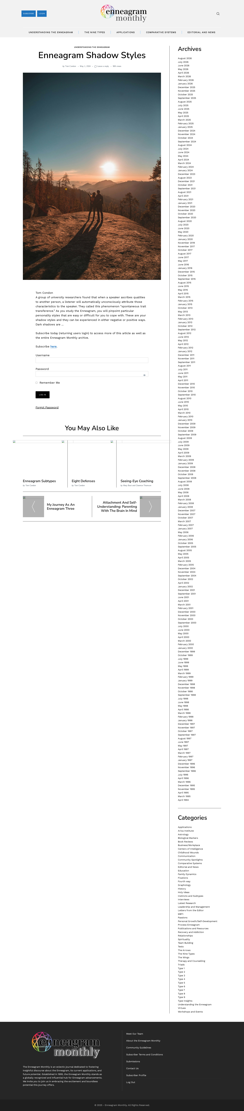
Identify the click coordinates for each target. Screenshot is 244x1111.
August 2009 (185, 438)
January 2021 (185, 203)
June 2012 (183, 337)
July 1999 (183, 659)
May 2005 (183, 554)
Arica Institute (186, 830)
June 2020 (183, 228)
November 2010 (186, 387)
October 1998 (185, 691)
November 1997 (186, 727)
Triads (181, 964)
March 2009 (184, 456)
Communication (186, 856)
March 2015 (184, 297)
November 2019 (186, 242)
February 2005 (186, 564)
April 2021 (183, 195)
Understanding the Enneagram (51, 32)
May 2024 (183, 156)
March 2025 (184, 119)
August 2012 (184, 333)
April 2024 (183, 159)
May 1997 (183, 745)
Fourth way (184, 881)
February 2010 (185, 416)
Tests (181, 946)
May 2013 (183, 311)
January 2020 (185, 239)
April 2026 (183, 72)
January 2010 (185, 420)
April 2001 (183, 601)
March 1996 (184, 782)
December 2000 (186, 611)
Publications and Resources (193, 928)
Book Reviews (185, 841)
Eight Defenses (83, 481)
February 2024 (186, 167)
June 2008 (183, 489)
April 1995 (183, 792)
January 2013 (185, 322)
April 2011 (183, 380)
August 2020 (185, 221)
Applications (125, 32)
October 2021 (185, 185)
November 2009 (186, 427)
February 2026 (186, 80)
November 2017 (186, 246)
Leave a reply (103, 66)
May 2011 (182, 376)
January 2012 (185, 351)
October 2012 (185, 326)
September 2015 (187, 279)
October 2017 (185, 250)
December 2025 (186, 87)
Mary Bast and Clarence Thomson (137, 485)
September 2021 (187, 188)
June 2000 (183, 630)
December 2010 (186, 383)
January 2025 (185, 127)
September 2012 (187, 329)
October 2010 (185, 391)
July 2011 (183, 369)
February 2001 (185, 608)
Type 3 (181, 975)
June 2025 (183, 109)
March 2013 (184, 315)
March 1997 (184, 753)
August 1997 (184, 738)
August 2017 (184, 253)
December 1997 (186, 724)
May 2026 (183, 69)
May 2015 (183, 289)
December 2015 (186, 271)
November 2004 (186, 572)
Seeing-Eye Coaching (137, 481)
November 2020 (186, 210)
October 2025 (185, 94)
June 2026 (183, 65)
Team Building (185, 943)
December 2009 (186, 423)
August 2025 (185, 101)
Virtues (182, 1008)
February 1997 (185, 756)
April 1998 (183, 709)
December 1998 (186, 684)
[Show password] (144, 375)
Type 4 (181, 979)
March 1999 (184, 673)
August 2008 (185, 481)
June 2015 (183, 286)
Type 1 (181, 968)
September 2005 (187, 546)
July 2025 (183, 105)
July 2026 (183, 62)
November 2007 (186, 514)
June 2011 (183, 373)
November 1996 (186, 767)
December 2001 (186, 590)
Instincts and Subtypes (190, 896)
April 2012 (183, 344)
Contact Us (132, 1068)
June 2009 (183, 445)
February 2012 (185, 347)
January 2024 (185, 170)
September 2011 (186, 362)
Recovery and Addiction (191, 932)
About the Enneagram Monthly (143, 1040)
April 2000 (183, 637)
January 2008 (185, 507)
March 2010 (184, 412)
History (182, 888)
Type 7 (181, 990)
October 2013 (185, 308)
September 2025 (187, 98)
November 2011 (186, 358)
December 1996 (186, 763)
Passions (182, 917)
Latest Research (187, 903)
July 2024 (183, 148)
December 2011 (186, 355)
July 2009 (183, 441)
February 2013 (185, 318)
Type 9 (181, 997)
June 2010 (183, 402)
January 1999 (185, 680)
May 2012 (183, 340)
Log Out (130, 1082)
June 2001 (183, 597)
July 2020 (183, 224)
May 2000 (183, 633)
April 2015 (183, 293)
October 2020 (185, 213)
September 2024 (187, 141)
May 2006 (183, 532)
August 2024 (185, 145)
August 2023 (185, 177)
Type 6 (181, 986)
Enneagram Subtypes (39, 481)
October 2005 (185, 543)
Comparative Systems (161, 32)
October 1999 (185, 655)
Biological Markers (188, 838)
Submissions (133, 1061)
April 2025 (183, 116)
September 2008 (187, 478)
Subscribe (28, 13)
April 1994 (183, 800)
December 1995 (186, 785)
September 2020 (187, 217)
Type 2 (181, 971)
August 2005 (185, 550)
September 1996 (187, 771)
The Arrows (184, 950)
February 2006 (186, 535)
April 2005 (183, 557)
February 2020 (186, 235)
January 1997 (185, 760)
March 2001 (184, 604)
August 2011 (184, 365)
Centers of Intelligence (190, 849)
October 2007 (185, 517)
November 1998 (186, 687)
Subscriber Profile (136, 1075)
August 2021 (184, 192)
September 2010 (187, 394)
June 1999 (183, 662)
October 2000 (185, 619)
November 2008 (186, 470)
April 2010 (183, 409)
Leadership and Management (194, 906)
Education (183, 870)
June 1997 (183, 742)
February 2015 (185, 300)
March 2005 (184, 561)
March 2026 (184, 76)
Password (42, 369)
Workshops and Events (190, 1011)
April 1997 (183, 749)
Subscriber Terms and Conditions (144, 1054)
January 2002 (185, 586)
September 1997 (187, 734)
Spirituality (184, 939)
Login (42, 13)
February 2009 (186, 460)
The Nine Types (94, 32)
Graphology (184, 885)
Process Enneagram (189, 924)
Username (43, 355)
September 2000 (187, 622)
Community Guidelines (138, 1047)
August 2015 (184, 282)
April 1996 (183, 778)
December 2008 (186, 467)
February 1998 (185, 716)
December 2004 (186, 568)
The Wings (183, 957)
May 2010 (183, 405)
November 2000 (186, 615)
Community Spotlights (190, 859)
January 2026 (185, 83)
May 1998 (183, 705)
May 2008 (183, 492)
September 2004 (187, 575)
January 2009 (185, 463)
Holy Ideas (183, 892)
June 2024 (183, 152)
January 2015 (185, 304)
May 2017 (183, 261)
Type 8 (181, 993)
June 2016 (183, 264)
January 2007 (185, 528)
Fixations (183, 878)
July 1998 (183, 698)
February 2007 (186, 525)
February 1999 (185, 677)
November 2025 (186, 90)
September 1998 (187, 695)
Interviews (183, 899)
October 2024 (185, 138)
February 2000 (186, 644)
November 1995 (186, 789)
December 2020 (186, 206)
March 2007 (184, 521)
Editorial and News (201, 32)
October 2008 (185, 474)
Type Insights (185, 1000)
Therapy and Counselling (191, 961)
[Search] (218, 14)
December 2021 (186, 181)
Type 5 (181, 982)
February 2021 (185, 199)
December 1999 (186, 651)
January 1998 (185, 720)
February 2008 (186, 503)
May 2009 (183, 449)
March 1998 (184, 713)
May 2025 (183, 112)
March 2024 (184, 163)
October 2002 (185, 579)
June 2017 (183, 257)
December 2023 (186, 174)
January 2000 (185, 648)
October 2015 (185, 275)
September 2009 (187, 434)
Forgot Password (47, 407)
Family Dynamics (187, 874)
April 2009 (183, 452)
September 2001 (187, 593)
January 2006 (185, 539)
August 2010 (184, 398)
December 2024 (186, 130)
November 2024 (186, 134)
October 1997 (185, 731)
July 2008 (183, 485)
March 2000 (184, 640)
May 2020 (183, 232)
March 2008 (184, 499)
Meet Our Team (134, 1033)
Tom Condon (70, 66)
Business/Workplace (189, 845)
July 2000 (183, 626)
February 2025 (186, 123)
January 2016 (185, 268)
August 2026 (185, 58)
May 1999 (183, 666)
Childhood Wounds (188, 852)
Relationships (185, 935)
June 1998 (183, 702)
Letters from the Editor (191, 910)
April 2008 (183, 496)
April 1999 (183, 669)
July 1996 (183, 774)
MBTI (180, 914)
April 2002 (183, 583)
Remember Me (49, 382)
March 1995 (184, 796)
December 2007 (186, 510)
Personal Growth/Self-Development (197, 921)
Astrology (183, 834)
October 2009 (185, 431)
